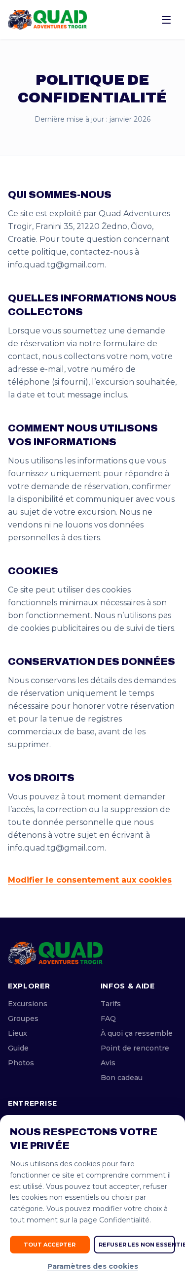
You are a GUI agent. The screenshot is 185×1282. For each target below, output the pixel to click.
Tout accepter (49, 1244)
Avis (108, 1062)
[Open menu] (166, 20)
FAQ (108, 1018)
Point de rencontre (135, 1048)
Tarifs (111, 1003)
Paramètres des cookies (92, 1266)
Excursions (27, 1003)
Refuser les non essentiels (137, 1244)
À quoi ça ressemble (137, 1033)
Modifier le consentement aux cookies (90, 880)
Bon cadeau (122, 1077)
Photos (21, 1062)
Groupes (23, 1018)
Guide (18, 1048)
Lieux (17, 1033)
